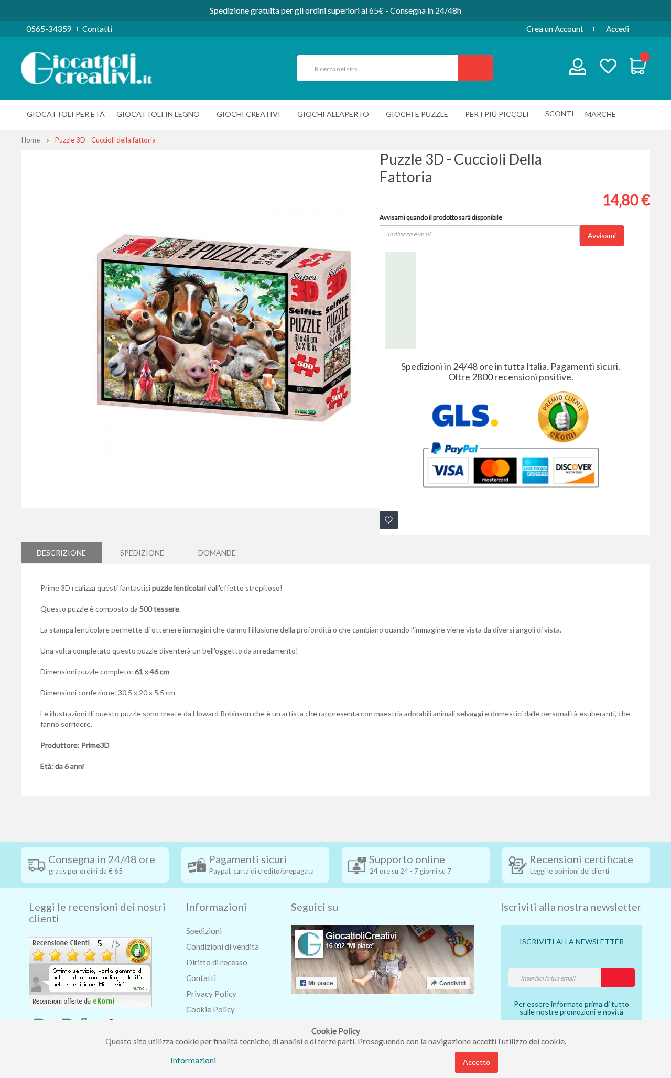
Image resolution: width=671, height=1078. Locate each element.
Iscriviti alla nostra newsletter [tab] (571, 906)
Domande (217, 552)
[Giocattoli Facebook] (382, 958)
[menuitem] (603, 114)
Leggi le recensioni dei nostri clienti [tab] (97, 912)
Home (30, 140)
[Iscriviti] (618, 977)
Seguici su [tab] (314, 906)
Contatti (97, 29)
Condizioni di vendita (222, 946)
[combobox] (381, 68)
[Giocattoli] (86, 67)
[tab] (61, 552)
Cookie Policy (210, 1009)
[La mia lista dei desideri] (608, 67)
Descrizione (61, 552)
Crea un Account (554, 29)
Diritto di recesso (216, 962)
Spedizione (142, 552)
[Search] (475, 68)
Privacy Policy (211, 993)
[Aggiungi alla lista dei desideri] (389, 520)
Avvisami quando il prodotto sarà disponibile (441, 217)
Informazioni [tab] (216, 906)
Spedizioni (204, 930)
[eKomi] (90, 971)
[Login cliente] (578, 69)
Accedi (617, 29)
